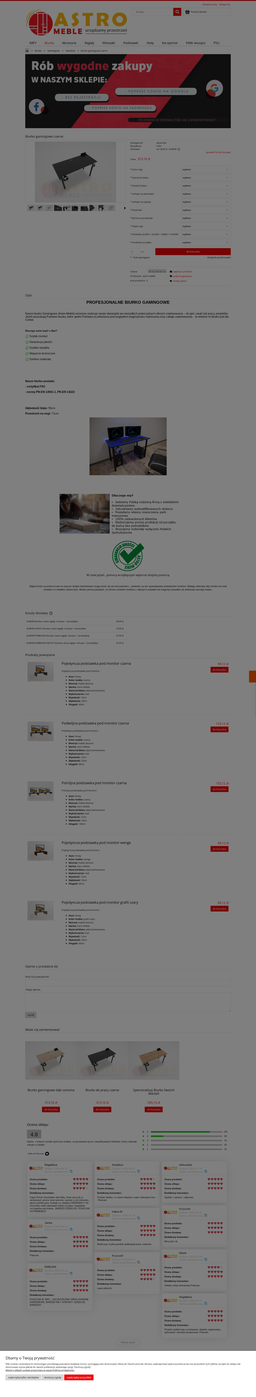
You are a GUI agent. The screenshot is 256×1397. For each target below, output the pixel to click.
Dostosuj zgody (52, 1377)
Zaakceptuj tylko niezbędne (23, 1377)
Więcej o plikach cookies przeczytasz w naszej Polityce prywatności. (40, 1370)
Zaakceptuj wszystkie (79, 1377)
